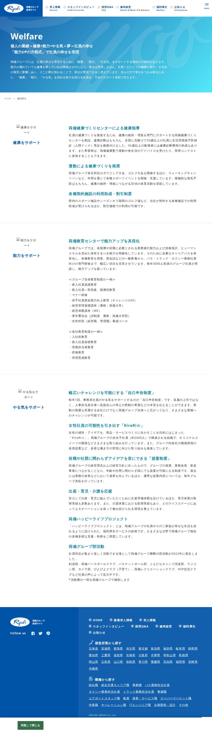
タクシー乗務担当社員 (104, 692)
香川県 (143, 662)
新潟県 (155, 648)
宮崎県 (193, 662)
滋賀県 (118, 655)
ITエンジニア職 (140, 705)
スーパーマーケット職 (176, 698)
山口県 (118, 662)
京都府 (130, 655)
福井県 (168, 648)
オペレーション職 (113, 705)
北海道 (93, 648)
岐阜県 (180, 648)
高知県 (168, 662)
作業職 (93, 705)
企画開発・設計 (165, 705)
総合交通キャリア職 (115, 685)
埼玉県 (130, 648)
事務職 (137, 685)
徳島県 (130, 662)
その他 (183, 705)
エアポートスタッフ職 (104, 698)
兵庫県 (155, 655)
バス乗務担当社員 (157, 685)
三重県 (106, 655)
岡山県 (93, 662)
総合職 (93, 685)
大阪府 (143, 655)
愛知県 (93, 655)
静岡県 (193, 648)
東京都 (143, 648)
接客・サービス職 (144, 698)
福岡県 (180, 662)
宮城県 (106, 648)
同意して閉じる (30, 725)
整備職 (162, 692)
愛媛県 (155, 662)
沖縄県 (93, 669)
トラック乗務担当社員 (138, 692)
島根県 (183, 655)
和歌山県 (169, 655)
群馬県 (118, 648)
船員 (126, 698)
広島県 (106, 662)
